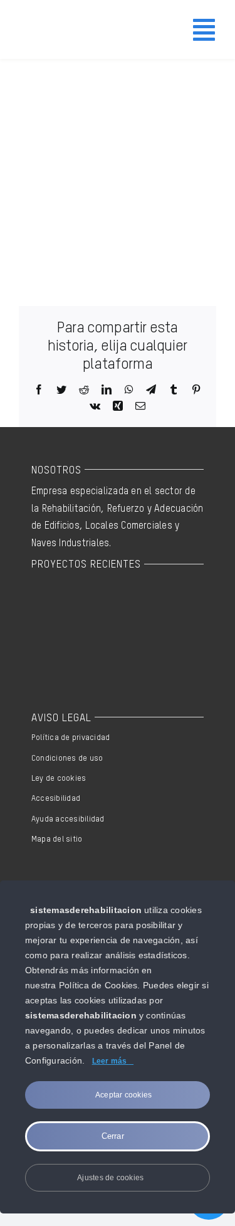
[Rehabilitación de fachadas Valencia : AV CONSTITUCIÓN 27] (53, 645)
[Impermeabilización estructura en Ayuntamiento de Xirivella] (98, 600)
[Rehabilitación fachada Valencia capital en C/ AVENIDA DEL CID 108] (53, 600)
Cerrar (114, 1136)
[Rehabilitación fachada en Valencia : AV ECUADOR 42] (98, 645)
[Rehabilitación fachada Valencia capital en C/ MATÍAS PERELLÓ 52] (144, 600)
